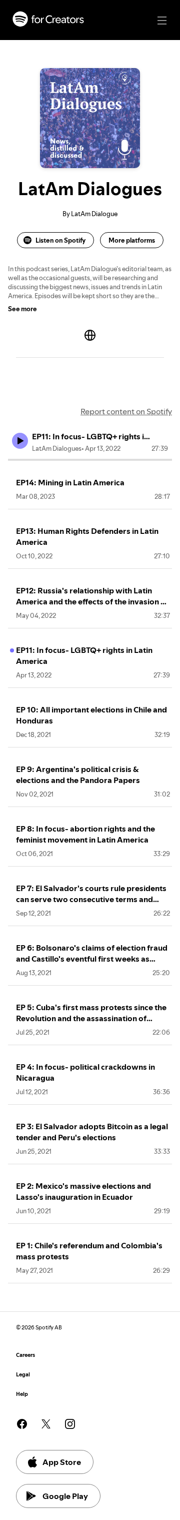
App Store (61, 1461)
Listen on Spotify (61, 240)
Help (22, 1394)
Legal (23, 1374)
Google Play (65, 1495)
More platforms (131, 240)
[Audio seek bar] (90, 460)
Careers (25, 1355)
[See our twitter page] (46, 1424)
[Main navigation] (162, 21)
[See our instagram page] (70, 1424)
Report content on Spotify (126, 411)
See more (22, 308)
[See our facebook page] (22, 1424)
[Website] (90, 335)
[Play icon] (20, 441)
